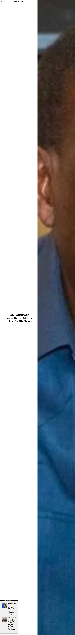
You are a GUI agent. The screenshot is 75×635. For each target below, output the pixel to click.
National (17, 312)
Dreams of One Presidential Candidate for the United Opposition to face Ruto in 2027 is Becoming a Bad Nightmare (12, 609)
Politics (21, 312)
